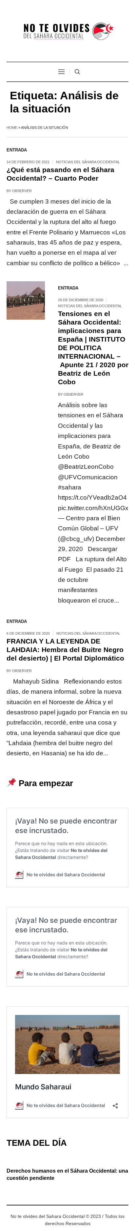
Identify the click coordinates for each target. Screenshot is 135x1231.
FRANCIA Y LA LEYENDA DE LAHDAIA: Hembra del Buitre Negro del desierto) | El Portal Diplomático (65, 649)
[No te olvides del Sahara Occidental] (67, 32)
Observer (22, 191)
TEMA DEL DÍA (37, 1143)
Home (12, 127)
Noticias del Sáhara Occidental (88, 162)
